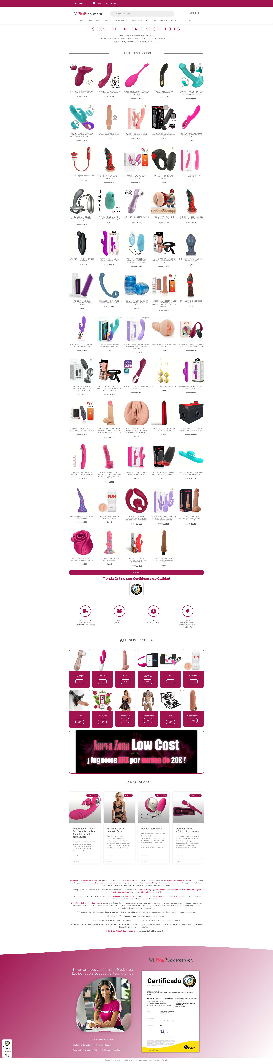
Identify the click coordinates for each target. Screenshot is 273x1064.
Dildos (107, 21)
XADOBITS (164, 1060)
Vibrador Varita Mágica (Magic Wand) (187, 830)
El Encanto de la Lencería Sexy (115, 830)
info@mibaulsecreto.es (107, 3)
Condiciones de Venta (81, 1045)
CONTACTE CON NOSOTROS (102, 1040)
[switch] (7, 1055)
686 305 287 (83, 3)
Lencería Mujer (121, 21)
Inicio (82, 21)
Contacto (175, 21)
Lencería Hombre (140, 21)
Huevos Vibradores (151, 828)
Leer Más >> (76, 856)
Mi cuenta (189, 21)
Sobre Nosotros (159, 21)
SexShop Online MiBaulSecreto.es (83, 880)
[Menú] (10, 1040)
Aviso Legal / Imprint (102, 1045)
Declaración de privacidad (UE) (85, 1050)
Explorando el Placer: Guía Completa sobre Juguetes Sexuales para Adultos (84, 832)
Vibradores (94, 21)
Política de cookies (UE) (111, 1050)
